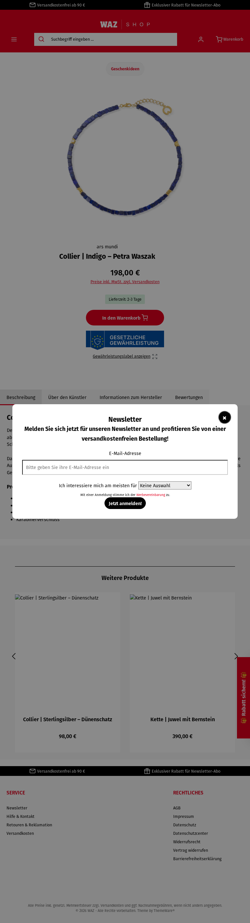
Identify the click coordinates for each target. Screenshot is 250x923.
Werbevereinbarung (150, 494)
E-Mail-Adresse (125, 453)
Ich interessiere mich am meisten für (98, 485)
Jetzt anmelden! (125, 503)
